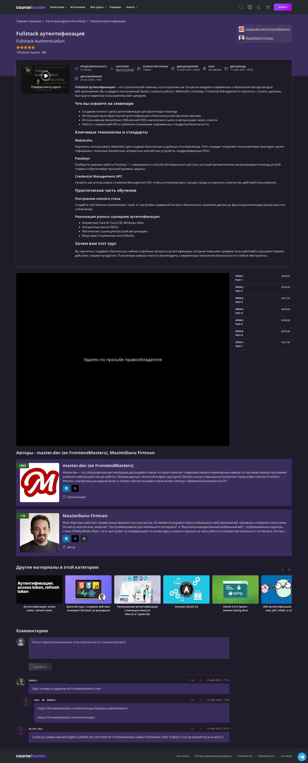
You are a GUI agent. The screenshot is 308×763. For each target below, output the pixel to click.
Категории (57, 7)
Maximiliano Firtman (85, 515)
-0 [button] (201, 680)
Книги (130, 7)
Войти (283, 7)
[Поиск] (241, 7)
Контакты (183, 756)
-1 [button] (201, 728)
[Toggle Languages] (249, 7)
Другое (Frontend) (125, 69)
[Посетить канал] (302, 757)
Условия (286, 756)
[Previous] (282, 569)
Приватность (266, 756)
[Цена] (267, 7)
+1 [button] (192, 728)
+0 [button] (192, 680)
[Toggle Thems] (258, 7)
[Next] (289, 569)
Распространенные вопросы (213, 756)
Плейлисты (245, 756)
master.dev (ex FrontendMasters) (98, 465)
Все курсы (97, 7)
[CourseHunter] (31, 7)
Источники (77, 7)
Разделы (115, 7)
